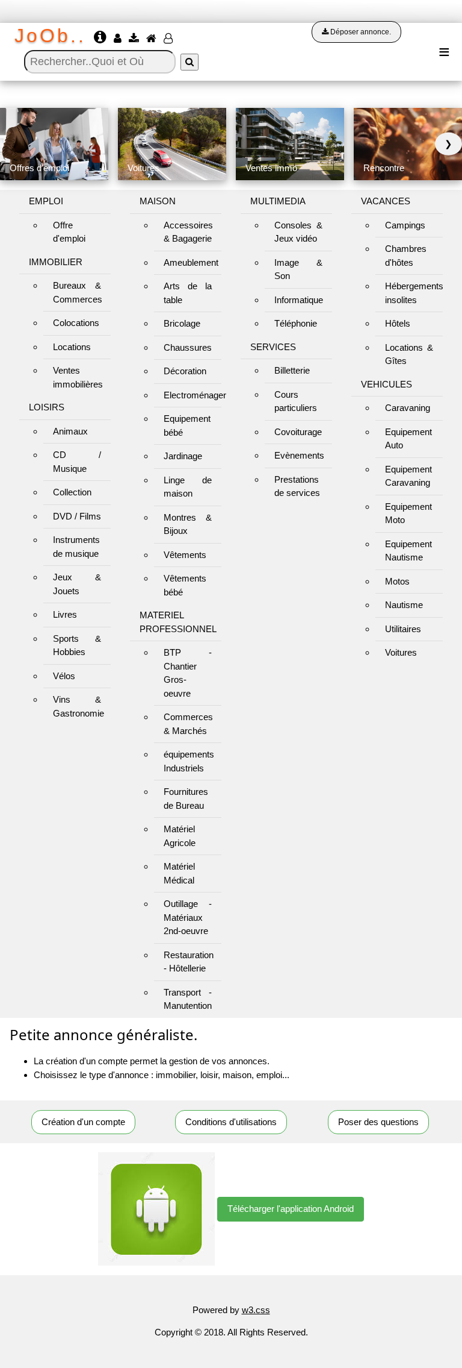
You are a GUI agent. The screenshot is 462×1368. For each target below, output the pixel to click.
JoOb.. (50, 35)
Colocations (76, 323)
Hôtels (397, 323)
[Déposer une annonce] (135, 39)
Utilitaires (403, 629)
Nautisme (404, 605)
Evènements (299, 455)
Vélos (64, 676)
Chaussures (188, 347)
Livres (65, 614)
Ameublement (191, 262)
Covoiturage (298, 432)
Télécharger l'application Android (290, 1208)
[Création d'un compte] (169, 39)
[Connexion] (119, 39)
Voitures (401, 652)
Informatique (298, 300)
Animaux (70, 431)
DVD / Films (77, 516)
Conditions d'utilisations (231, 1122)
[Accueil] (152, 39)
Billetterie (292, 370)
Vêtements (185, 555)
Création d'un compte (83, 1122)
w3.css (256, 1310)
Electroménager (195, 395)
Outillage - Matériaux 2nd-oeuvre (188, 917)
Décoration (185, 371)
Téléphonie (295, 323)
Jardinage (183, 456)
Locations (72, 347)
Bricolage (182, 323)
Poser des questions (378, 1122)
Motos (397, 581)
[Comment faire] (101, 39)
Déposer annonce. (359, 32)
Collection (72, 492)
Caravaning (407, 408)
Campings (405, 225)
